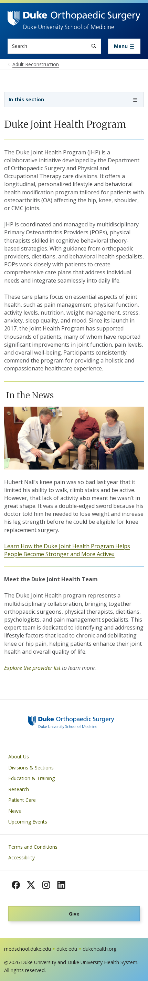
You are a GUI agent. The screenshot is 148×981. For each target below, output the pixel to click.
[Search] (93, 46)
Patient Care (22, 800)
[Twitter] (31, 884)
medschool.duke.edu (27, 949)
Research (18, 789)
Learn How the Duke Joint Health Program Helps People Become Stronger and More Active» (67, 550)
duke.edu (66, 949)
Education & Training (31, 778)
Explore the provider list (32, 668)
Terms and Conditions (32, 847)
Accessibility (21, 857)
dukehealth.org (100, 949)
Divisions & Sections (31, 767)
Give (74, 913)
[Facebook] (15, 884)
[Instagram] (46, 884)
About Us (18, 756)
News (14, 811)
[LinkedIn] (61, 884)
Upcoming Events (27, 821)
